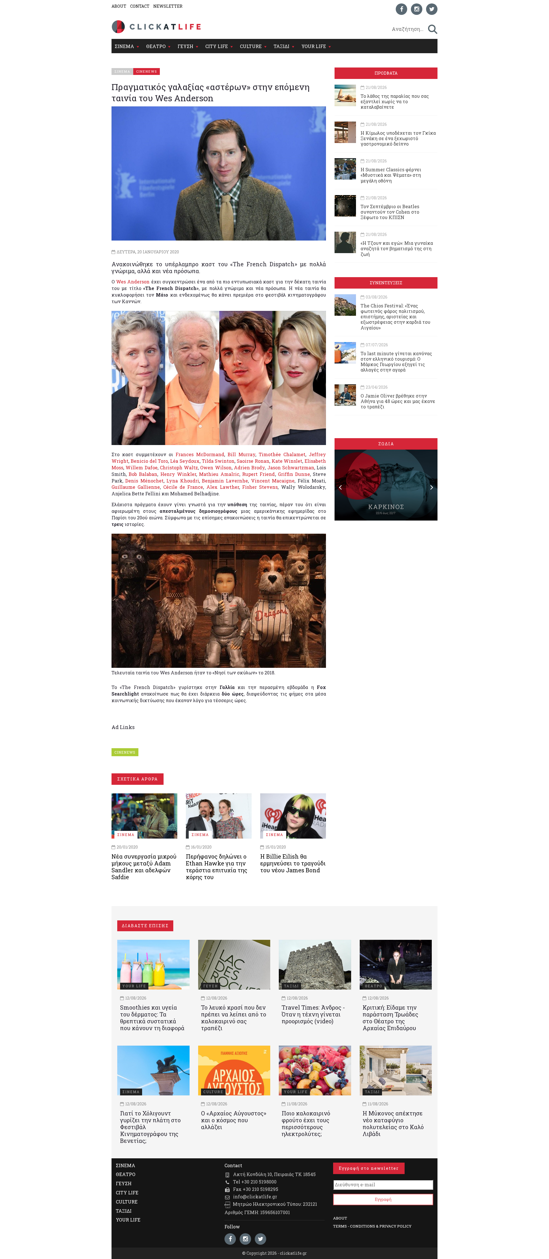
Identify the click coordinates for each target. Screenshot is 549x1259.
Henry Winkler (178, 474)
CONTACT (140, 6)
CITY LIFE (216, 46)
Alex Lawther (222, 487)
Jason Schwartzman (290, 467)
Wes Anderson (133, 282)
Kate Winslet (287, 461)
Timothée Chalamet (282, 454)
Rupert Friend (258, 474)
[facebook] (401, 9)
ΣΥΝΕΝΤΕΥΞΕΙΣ (386, 282)
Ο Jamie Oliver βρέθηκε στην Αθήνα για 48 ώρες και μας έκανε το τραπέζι (398, 401)
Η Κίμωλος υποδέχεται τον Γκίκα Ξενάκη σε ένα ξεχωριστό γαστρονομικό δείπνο (398, 138)
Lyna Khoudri (182, 481)
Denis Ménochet (144, 481)
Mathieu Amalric (219, 474)
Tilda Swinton (218, 461)
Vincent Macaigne (273, 481)
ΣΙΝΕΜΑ (124, 46)
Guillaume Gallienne (136, 487)
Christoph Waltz (179, 467)
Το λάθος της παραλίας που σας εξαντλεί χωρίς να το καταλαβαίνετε (395, 101)
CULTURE (251, 46)
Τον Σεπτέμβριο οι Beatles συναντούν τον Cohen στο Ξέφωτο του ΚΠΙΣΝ (390, 211)
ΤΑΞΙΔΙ (281, 46)
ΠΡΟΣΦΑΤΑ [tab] (386, 73)
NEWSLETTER (167, 6)
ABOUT (119, 6)
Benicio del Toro (149, 461)
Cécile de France (183, 487)
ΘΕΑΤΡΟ (156, 46)
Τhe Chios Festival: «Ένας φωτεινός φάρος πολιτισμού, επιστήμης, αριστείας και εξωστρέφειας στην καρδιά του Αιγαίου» (395, 317)
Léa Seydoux (185, 461)
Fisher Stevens (260, 487)
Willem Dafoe (141, 467)
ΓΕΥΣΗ (185, 46)
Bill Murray (241, 454)
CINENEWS (125, 752)
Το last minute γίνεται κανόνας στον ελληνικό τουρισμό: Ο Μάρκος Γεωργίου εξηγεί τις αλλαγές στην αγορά (396, 361)
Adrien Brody (249, 467)
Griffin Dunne (294, 474)
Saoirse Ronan (253, 461)
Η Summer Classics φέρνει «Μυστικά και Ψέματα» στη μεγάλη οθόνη (391, 174)
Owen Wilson (215, 467)
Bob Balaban (143, 474)
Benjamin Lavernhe (225, 481)
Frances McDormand (200, 454)
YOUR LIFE (313, 46)
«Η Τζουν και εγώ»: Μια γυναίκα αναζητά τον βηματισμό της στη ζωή (397, 248)
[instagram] (416, 9)
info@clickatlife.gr (255, 1197)
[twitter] (431, 9)
